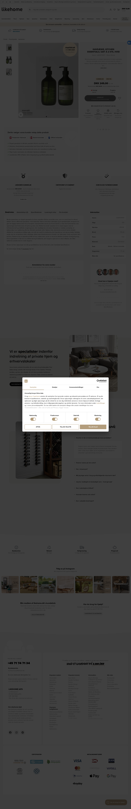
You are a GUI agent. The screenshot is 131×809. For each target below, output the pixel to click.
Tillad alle (93, 427)
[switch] (54, 419)
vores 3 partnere (34, 396)
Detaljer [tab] (54, 387)
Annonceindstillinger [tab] (76, 387)
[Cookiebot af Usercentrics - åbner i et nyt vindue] (98, 381)
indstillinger (100, 403)
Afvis (38, 427)
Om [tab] (98, 387)
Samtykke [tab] (33, 387)
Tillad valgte (65, 427)
